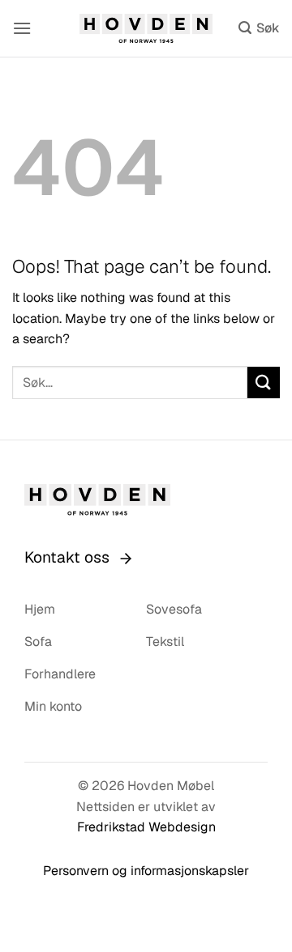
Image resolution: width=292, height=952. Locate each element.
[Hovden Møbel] (146, 28)
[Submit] (263, 382)
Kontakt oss (67, 557)
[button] (22, 28)
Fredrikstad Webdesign (146, 826)
